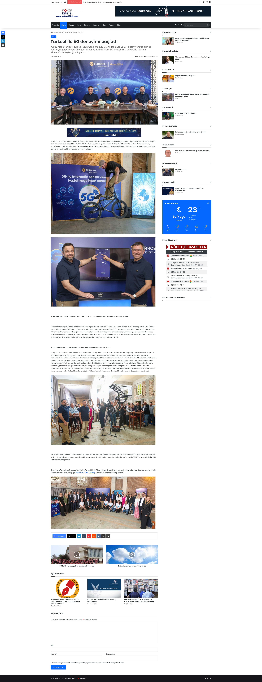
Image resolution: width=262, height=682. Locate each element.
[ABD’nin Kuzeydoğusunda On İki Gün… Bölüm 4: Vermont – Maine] (168, 97)
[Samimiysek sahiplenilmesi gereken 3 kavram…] (168, 153)
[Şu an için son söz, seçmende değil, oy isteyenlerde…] (168, 191)
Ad (52, 645)
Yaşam (111, 25)
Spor (104, 25)
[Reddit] (94, 536)
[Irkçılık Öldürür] (168, 172)
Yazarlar (96, 25)
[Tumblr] (84, 536)
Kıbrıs (64, 25)
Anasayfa (55, 25)
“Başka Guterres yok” (89, 2)
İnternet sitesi (110, 654)
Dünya (79, 25)
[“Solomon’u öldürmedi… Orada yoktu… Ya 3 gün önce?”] (168, 60)
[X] (3, 37)
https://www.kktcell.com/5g (85, 473)
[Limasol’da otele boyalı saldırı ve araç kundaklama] (104, 588)
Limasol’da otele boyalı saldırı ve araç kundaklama (101, 600)
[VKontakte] (99, 536)
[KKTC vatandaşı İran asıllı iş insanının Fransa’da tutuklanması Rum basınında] (141, 588)
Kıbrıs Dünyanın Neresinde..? (185, 113)
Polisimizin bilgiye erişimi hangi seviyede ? (191, 132)
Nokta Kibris (84, 678)
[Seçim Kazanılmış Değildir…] (168, 78)
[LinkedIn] (79, 536)
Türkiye (71, 25)
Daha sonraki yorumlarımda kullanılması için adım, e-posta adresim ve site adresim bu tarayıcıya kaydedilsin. (88, 663)
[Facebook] (3, 33)
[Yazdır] (108, 536)
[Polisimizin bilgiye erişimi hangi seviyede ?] (168, 135)
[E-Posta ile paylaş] (103, 536)
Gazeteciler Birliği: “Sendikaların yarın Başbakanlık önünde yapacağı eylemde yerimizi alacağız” (65, 601)
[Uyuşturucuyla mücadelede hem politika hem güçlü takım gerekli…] (168, 41)
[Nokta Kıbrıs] (67, 13)
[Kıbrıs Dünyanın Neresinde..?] (168, 116)
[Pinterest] (89, 536)
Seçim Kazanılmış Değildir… (185, 76)
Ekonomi (87, 25)
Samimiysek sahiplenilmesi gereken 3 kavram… (192, 151)
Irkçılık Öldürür (180, 169)
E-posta (54, 654)
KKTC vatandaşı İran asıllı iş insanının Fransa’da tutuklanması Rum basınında (139, 600)
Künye (119, 25)
